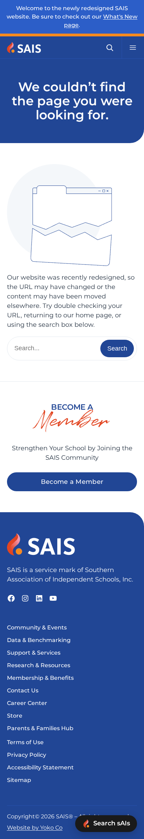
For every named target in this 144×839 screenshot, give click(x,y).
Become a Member (72, 482)
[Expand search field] (109, 47)
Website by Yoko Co (35, 827)
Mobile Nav (133, 47)
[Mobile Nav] (133, 47)
